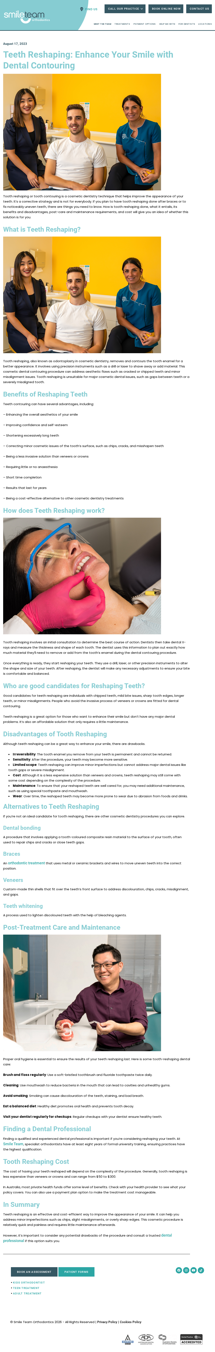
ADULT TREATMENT (27, 1293)
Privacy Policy (107, 1322)
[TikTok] (201, 1270)
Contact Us (199, 8)
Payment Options (145, 24)
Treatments (122, 24)
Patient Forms (76, 1271)
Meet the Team (102, 24)
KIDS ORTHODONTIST (29, 1282)
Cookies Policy (130, 1322)
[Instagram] (186, 1270)
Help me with (167, 24)
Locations (205, 24)
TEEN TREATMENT (26, 1288)
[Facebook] (179, 1270)
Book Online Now (166, 8)
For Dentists (186, 24)
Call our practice (123, 8)
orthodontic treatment (26, 863)
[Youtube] (193, 1270)
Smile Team (13, 1144)
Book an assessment (34, 1271)
